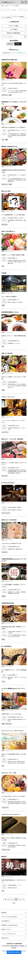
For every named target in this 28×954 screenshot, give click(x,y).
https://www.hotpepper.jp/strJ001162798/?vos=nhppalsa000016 (14, 873)
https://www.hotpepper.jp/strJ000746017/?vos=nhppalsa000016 (14, 748)
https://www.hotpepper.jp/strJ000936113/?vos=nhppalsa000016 (14, 414)
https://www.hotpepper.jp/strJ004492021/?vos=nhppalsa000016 (14, 77)
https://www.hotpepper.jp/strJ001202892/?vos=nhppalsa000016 (14, 706)
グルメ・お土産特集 (6, 17)
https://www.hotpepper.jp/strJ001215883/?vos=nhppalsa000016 (14, 329)
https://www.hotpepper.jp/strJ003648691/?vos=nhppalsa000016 (14, 832)
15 (16, 899)
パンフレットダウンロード (8, 934)
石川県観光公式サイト (8, 2)
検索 (24, 36)
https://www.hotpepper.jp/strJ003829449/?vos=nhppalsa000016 (14, 621)
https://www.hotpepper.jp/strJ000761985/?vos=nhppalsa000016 (14, 289)
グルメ (6, 5)
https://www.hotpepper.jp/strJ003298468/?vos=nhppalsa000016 (14, 457)
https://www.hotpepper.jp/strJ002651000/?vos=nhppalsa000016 (14, 497)
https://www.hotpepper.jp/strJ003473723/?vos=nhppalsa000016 (14, 790)
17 (23, 899)
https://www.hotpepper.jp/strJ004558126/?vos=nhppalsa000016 (14, 165)
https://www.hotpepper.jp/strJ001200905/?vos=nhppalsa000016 (14, 208)
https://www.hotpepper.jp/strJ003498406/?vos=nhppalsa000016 (14, 536)
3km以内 (9, 43)
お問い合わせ (5, 938)
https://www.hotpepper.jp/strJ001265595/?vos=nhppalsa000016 (14, 578)
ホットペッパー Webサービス (17, 53)
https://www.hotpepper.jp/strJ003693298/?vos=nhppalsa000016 (14, 120)
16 (19, 899)
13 (9, 899)
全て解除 (17, 43)
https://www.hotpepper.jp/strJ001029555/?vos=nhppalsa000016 (14, 664)
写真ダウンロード (6, 929)
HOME (2, 5)
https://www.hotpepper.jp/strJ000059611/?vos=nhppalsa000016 (14, 248)
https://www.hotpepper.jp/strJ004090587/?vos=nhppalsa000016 (14, 371)
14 (12, 899)
